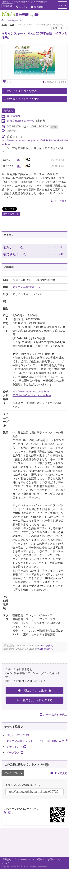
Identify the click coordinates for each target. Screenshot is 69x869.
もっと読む (60, 201)
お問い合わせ (54, 859)
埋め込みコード (11, 214)
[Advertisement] (34, 843)
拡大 (10, 812)
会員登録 (38, 6)
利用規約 (6, 859)
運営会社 (41, 859)
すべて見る (60, 773)
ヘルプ (5, 863)
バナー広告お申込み (13, 20)
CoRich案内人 (45, 645)
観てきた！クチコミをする (23, 99)
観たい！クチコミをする (22, 91)
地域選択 (7, 6)
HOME (4, 25)
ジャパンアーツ (15, 735)
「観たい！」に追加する (36, 690)
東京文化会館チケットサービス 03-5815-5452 (35, 741)
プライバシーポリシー (23, 859)
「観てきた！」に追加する (36, 700)
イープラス (13, 752)
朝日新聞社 (13, 115)
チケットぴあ (14, 746)
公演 (12, 25)
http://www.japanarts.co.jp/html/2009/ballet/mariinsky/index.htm (31, 393)
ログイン (23, 6)
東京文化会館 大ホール (20, 120)
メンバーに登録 (12, 773)
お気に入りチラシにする (55, 82)
